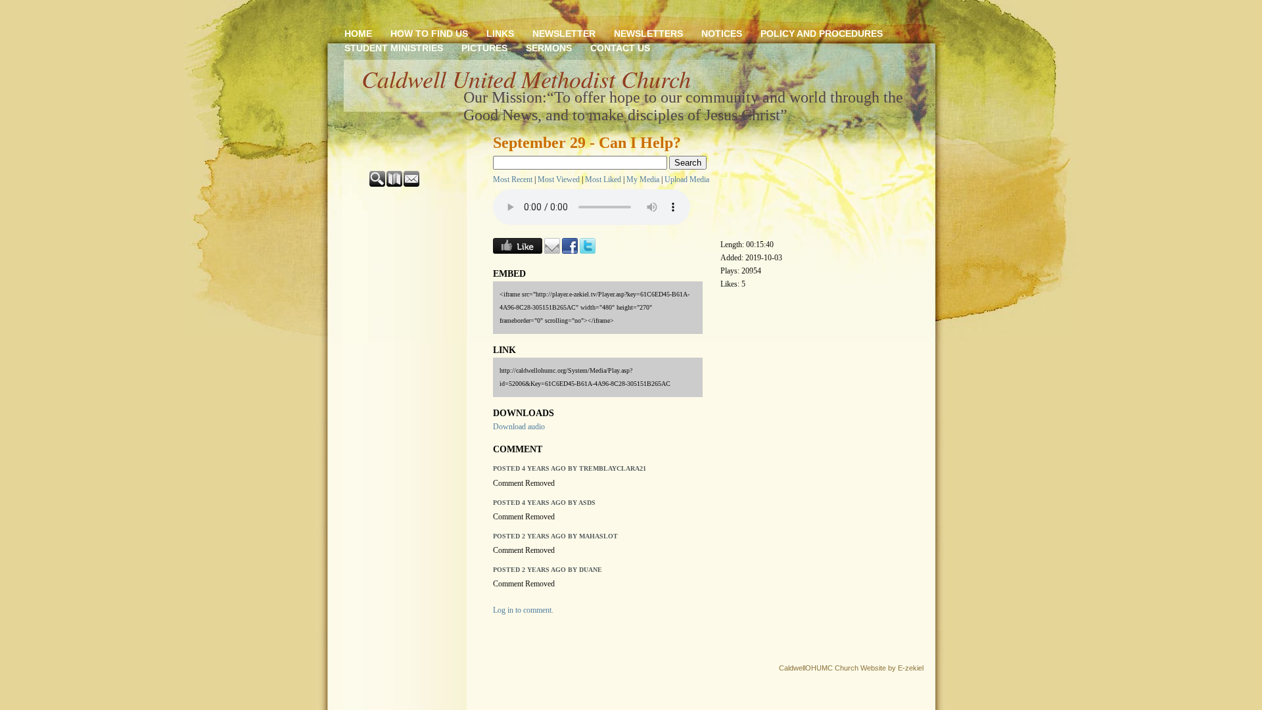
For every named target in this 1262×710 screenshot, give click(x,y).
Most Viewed (559, 179)
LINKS (500, 33)
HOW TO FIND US (429, 33)
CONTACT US (620, 48)
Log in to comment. (523, 610)
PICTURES (484, 48)
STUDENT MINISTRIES (393, 48)
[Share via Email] (552, 251)
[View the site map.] (395, 184)
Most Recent (512, 179)
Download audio (519, 426)
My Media (642, 179)
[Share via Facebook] (570, 251)
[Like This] (517, 251)
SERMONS (549, 48)
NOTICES (721, 33)
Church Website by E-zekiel (879, 668)
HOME (358, 33)
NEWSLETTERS (648, 33)
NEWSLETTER (564, 33)
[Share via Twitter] (588, 251)
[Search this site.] (377, 184)
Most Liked (603, 179)
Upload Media (687, 179)
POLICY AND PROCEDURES (821, 33)
